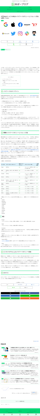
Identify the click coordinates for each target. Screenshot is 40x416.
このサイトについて (30, 412)
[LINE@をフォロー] (29, 296)
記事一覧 (20, 411)
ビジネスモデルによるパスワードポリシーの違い (11, 83)
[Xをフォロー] (10, 293)
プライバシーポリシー (33, 411)
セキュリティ (8, 49)
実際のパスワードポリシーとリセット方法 (10, 80)
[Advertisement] (20, 58)
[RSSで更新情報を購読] (29, 298)
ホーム (7, 411)
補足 (4, 82)
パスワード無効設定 (5, 240)
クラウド (3, 49)
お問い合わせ (10, 412)
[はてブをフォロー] (10, 296)
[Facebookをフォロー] (29, 293)
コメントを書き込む (20, 401)
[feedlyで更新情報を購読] (10, 298)
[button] (26, 44)
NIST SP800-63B (33, 95)
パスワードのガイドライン (7, 79)
